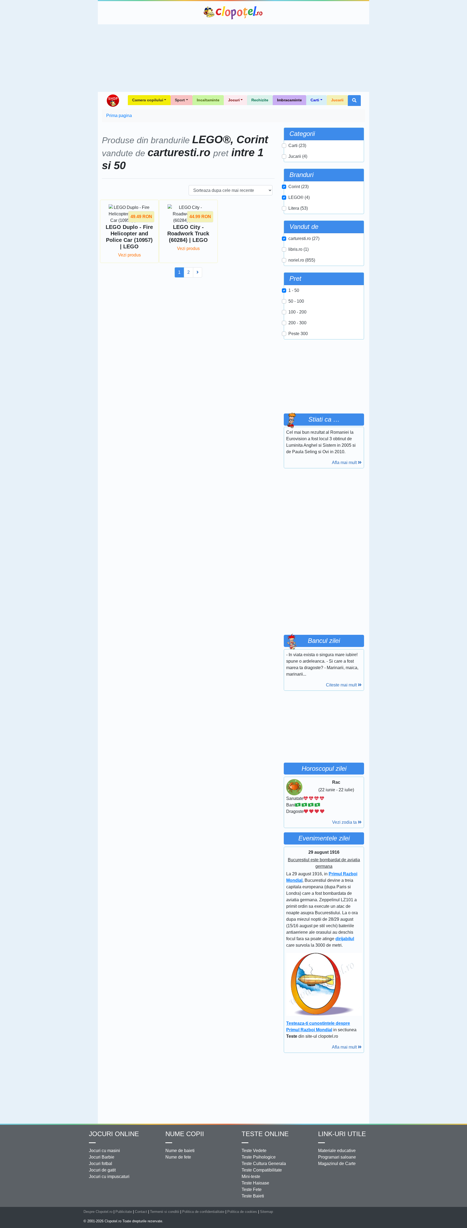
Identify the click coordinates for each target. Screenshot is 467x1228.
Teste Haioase (255, 1183)
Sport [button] (180, 100)
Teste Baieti (253, 1196)
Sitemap (266, 1212)
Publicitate (123, 1212)
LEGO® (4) (299, 197)
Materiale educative (337, 1150)
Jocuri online (114, 1133)
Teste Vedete (254, 1150)
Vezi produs (129, 255)
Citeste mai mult (342, 685)
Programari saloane (337, 1157)
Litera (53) (298, 208)
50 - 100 (296, 301)
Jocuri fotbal (100, 1163)
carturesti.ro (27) (303, 238)
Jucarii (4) (297, 156)
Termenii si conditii (164, 1212)
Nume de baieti (180, 1150)
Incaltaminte (208, 100)
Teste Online (265, 1133)
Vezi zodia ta (345, 822)
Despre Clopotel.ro (98, 1212)
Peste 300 (298, 333)
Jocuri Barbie (101, 1157)
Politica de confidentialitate (203, 1212)
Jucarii (337, 100)
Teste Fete (252, 1189)
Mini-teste (251, 1176)
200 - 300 (297, 323)
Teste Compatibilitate (262, 1170)
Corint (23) (298, 186)
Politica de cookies (242, 1212)
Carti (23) (297, 145)
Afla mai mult (345, 462)
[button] (354, 100)
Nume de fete (178, 1157)
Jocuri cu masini (104, 1150)
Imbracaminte (289, 100)
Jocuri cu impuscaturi (109, 1176)
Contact (141, 1212)
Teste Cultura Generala (264, 1163)
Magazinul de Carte (337, 1163)
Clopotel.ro (233, 12)
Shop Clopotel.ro (112, 100)
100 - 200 (297, 312)
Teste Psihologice (259, 1157)
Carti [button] (315, 100)
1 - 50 (293, 290)
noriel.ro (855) (301, 260)
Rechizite (259, 100)
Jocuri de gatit (102, 1170)
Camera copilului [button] (147, 100)
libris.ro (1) (298, 249)
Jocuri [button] (234, 100)
